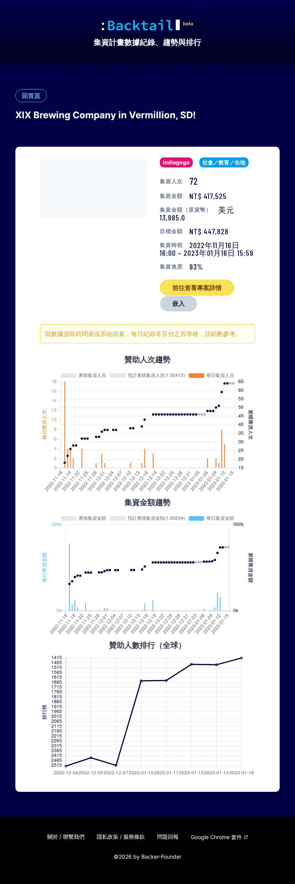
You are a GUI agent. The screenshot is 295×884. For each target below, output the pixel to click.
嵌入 (178, 303)
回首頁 (31, 95)
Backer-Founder (161, 856)
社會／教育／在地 (223, 162)
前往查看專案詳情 (197, 287)
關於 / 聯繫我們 (66, 836)
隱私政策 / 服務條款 (121, 836)
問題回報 (168, 836)
